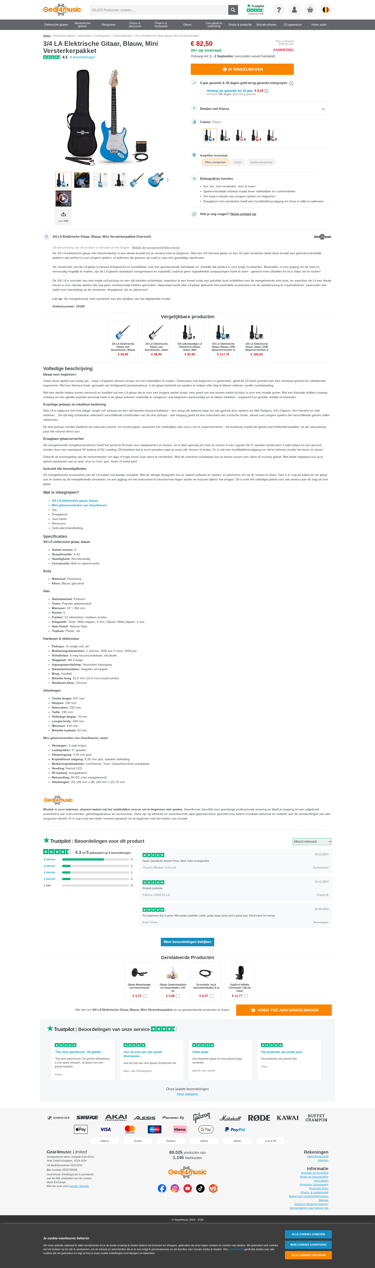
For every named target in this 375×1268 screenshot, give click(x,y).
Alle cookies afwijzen (308, 1234)
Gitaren (104, 1141)
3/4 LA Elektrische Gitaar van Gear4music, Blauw (123, 346)
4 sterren (49, 865)
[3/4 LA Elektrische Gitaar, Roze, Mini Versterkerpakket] (241, 135)
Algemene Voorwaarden (314, 1184)
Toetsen (171, 1141)
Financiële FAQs (318, 1188)
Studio (237, 1141)
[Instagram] (175, 1191)
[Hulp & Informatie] (279, 10)
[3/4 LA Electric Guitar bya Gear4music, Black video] (63, 198)
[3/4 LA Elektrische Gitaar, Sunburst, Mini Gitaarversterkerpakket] (272, 135)
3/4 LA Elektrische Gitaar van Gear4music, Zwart (156, 346)
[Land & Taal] (326, 10)
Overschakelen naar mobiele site (308, 1208)
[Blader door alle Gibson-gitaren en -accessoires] (205, 1117)
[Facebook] (162, 1191)
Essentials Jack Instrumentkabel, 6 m (206, 986)
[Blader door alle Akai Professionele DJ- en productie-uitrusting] (119, 1117)
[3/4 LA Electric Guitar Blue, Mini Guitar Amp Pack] (82, 180)
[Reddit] (213, 1191)
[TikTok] (200, 1191)
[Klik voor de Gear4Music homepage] (62, 9)
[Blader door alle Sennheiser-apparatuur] (61, 1117)
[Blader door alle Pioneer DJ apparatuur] (176, 1117)
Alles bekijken (187, 1094)
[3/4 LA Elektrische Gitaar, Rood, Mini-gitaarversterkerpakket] (257, 135)
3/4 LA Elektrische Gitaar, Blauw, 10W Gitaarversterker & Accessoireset (223, 348)
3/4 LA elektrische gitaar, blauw (75, 500)
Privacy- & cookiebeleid (314, 1192)
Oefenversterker (261, 162)
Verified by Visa (293, 1129)
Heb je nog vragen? (228, 214)
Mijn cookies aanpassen (308, 1244)
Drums (138, 1141)
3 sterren (49, 872)
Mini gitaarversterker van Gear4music (79, 505)
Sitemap (323, 1200)
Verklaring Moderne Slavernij (311, 1204)
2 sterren (49, 879)
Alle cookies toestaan (308, 1255)
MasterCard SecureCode (266, 1129)
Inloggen (323, 1160)
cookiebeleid (236, 1249)
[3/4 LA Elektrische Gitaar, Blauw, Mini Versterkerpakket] (210, 135)
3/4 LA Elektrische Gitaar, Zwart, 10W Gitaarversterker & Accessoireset (256, 348)
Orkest (204, 1141)
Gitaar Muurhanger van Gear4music (139, 986)
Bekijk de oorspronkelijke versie (156, 247)
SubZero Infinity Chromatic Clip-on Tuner (240, 987)
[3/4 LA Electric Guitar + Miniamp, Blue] (113, 116)
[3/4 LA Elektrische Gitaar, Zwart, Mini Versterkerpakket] (225, 135)
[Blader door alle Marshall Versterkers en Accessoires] (233, 1117)
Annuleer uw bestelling (314, 1172)
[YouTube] (187, 1191)
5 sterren (49, 859)
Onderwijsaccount (317, 1156)
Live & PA (270, 1141)
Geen (238, 162)
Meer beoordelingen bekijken (187, 942)
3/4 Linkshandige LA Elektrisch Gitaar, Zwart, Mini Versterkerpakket (189, 348)
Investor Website (79, 1186)
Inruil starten (321, 1180)
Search (233, 10)
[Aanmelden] (294, 10)
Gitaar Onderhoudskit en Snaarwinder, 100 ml (173, 987)
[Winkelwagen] (310, 10)
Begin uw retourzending (314, 1176)
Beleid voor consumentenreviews (308, 1196)
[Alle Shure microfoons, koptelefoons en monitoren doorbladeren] (90, 1117)
